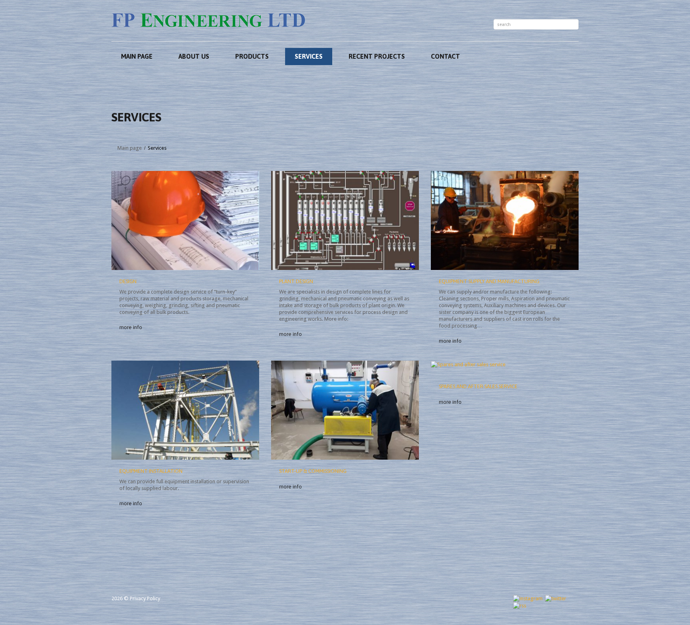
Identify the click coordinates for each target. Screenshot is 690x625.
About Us (193, 56)
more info (130, 327)
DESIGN (128, 281)
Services (309, 56)
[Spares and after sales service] (468, 364)
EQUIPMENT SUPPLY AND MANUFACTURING (489, 281)
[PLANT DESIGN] (345, 220)
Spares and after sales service (478, 386)
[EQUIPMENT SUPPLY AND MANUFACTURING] (505, 220)
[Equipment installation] (185, 410)
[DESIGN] (185, 220)
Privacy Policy (145, 598)
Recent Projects (377, 56)
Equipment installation (150, 471)
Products (252, 56)
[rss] (519, 605)
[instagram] (528, 598)
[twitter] (555, 598)
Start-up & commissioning (313, 471)
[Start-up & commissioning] (345, 410)
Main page (137, 56)
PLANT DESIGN (296, 281)
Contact (445, 56)
